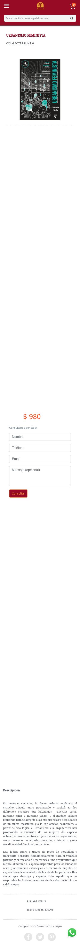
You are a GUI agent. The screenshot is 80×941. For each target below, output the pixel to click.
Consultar (18, 493)
